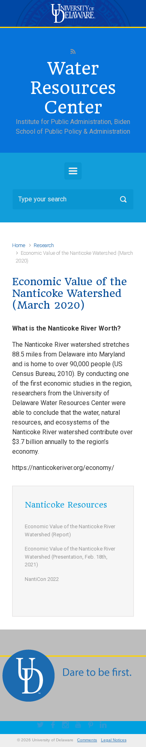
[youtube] (79, 725)
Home (18, 245)
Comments (87, 740)
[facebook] (54, 725)
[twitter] (41, 725)
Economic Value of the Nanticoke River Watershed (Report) (70, 530)
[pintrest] (91, 725)
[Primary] (73, 170)
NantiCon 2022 (42, 579)
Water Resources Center (73, 87)
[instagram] (66, 725)
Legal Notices (114, 740)
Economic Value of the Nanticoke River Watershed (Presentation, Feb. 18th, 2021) (70, 557)
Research (44, 245)
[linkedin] (104, 725)
